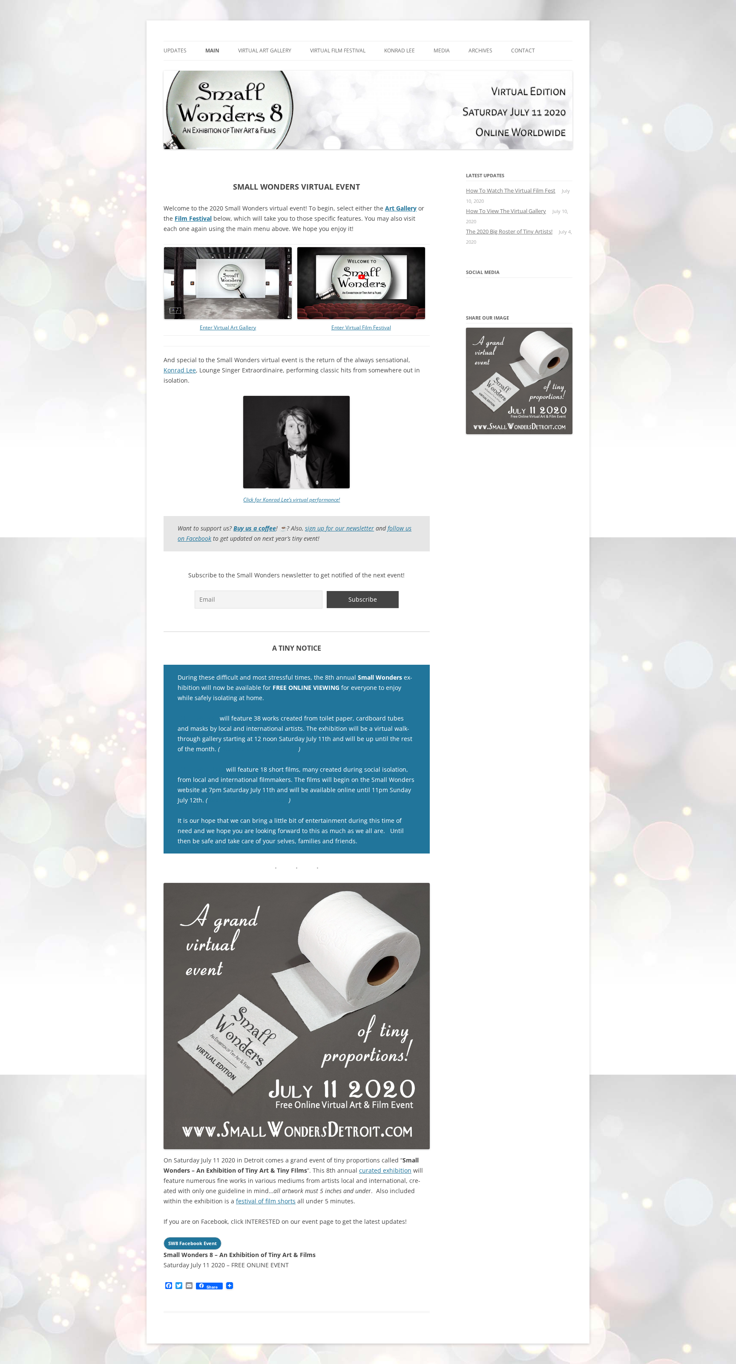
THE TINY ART (198, 718)
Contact (523, 50)
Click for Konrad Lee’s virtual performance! (291, 499)
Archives (480, 50)
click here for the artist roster (259, 749)
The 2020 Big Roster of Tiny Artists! (509, 231)
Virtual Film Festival (337, 50)
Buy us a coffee (254, 528)
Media (442, 50)
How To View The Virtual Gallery (506, 211)
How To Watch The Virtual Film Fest (510, 190)
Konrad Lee (399, 50)
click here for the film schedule (248, 800)
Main (212, 50)
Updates (175, 50)
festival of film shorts (266, 1201)
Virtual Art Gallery (264, 50)
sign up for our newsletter (339, 528)
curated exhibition (385, 1170)
